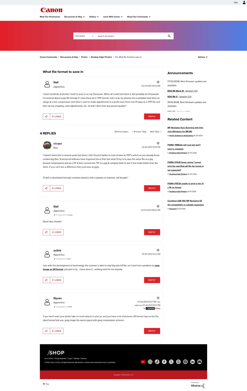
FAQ (236, 2)
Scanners (173, 208)
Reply (152, 116)
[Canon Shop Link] (54, 352)
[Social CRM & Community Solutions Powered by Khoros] (197, 384)
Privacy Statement (60, 358)
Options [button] (201, 57)
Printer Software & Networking (181, 135)
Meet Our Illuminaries (50, 16)
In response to (64, 215)
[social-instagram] (150, 361)
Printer (84, 57)
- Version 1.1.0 (183, 91)
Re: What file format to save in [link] (128, 57)
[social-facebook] (164, 361)
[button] (46, 116)
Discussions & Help (73, 16)
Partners (84, 358)
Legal (70, 358)
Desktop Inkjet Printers (101, 57)
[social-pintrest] (185, 361)
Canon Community (51, 10)
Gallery (92, 16)
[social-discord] (199, 361)
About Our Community (137, 16)
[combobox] (134, 36)
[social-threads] (178, 361)
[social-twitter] (171, 361)
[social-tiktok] (157, 361)
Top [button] (47, 383)
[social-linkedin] (192, 361)
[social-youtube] (143, 361)
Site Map (76, 358)
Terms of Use (48, 358)
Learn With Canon (111, 16)
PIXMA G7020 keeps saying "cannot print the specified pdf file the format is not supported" (186, 166)
